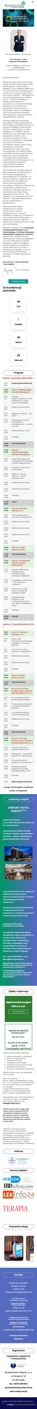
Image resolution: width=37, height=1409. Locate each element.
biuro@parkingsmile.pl (13, 959)
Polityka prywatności (18, 1335)
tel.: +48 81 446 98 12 (18, 1384)
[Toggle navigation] (33, 1)
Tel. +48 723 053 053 (12, 956)
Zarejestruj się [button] (18, 281)
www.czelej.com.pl (18, 1391)
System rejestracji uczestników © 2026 (24, 1404)
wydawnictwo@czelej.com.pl (18, 1387)
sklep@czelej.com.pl (11, 1103)
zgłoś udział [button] (18, 1012)
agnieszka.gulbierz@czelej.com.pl (18, 1311)
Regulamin (18, 1339)
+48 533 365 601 (18, 1327)
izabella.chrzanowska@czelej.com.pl (19, 1330)
